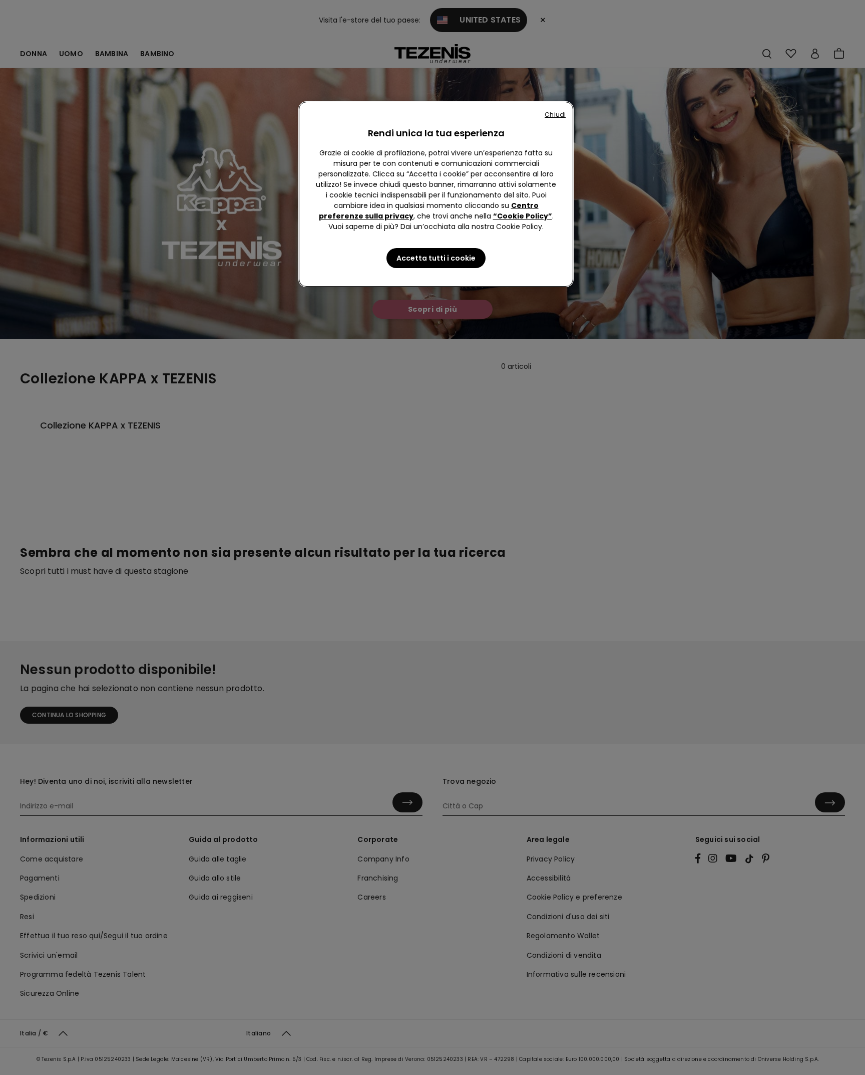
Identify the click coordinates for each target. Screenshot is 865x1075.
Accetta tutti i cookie (436, 258)
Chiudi (555, 114)
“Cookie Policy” (522, 216)
